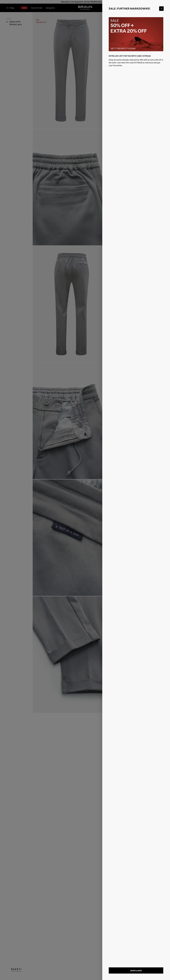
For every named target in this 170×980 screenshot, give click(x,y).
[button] (85, 490)
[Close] (161, 8)
